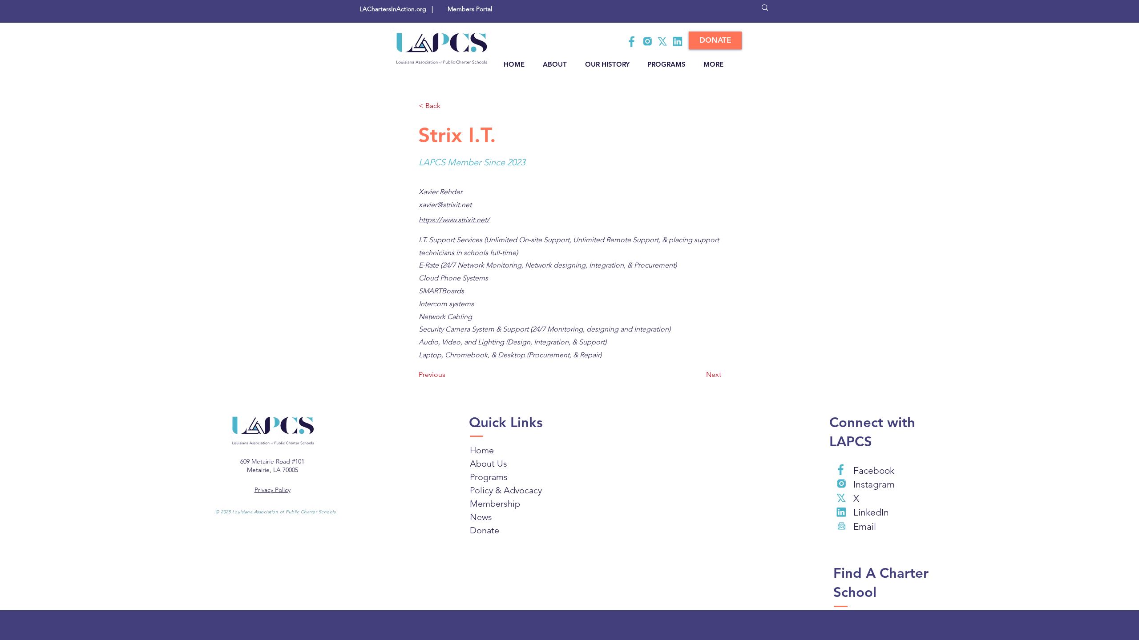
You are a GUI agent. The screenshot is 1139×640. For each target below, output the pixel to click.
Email (864, 526)
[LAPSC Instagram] (647, 41)
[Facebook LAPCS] (632, 41)
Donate (484, 530)
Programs (489, 477)
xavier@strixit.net (445, 204)
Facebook (873, 470)
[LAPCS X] (662, 41)
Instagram (874, 484)
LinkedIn (871, 512)
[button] (448, 106)
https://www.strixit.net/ (454, 220)
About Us (488, 463)
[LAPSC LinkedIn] (677, 41)
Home (482, 450)
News (481, 517)
